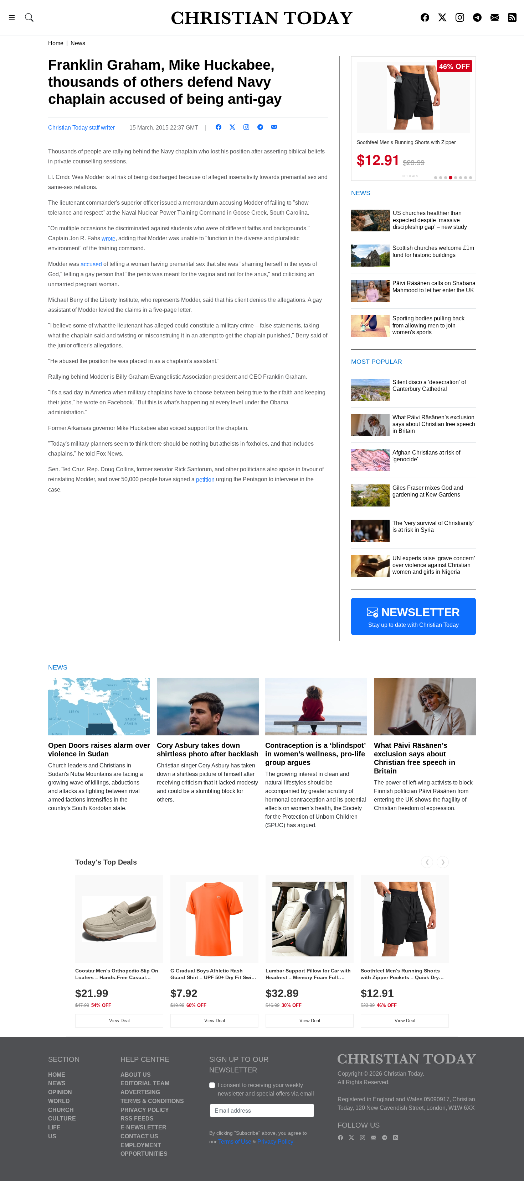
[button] (11, 19)
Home (55, 43)
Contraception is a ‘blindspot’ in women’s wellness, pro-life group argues (315, 753)
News (78, 43)
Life (54, 1127)
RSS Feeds (137, 1119)
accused (91, 264)
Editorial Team (144, 1083)
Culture (62, 1119)
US (52, 1136)
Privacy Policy (144, 1110)
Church (61, 1110)
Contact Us (139, 1136)
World (59, 1101)
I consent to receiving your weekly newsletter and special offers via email (266, 1089)
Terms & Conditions (152, 1101)
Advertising (140, 1092)
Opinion (60, 1092)
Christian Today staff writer (81, 128)
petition (205, 480)
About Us (135, 1074)
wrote (108, 238)
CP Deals (410, 176)
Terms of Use (234, 1142)
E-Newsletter (143, 1127)
